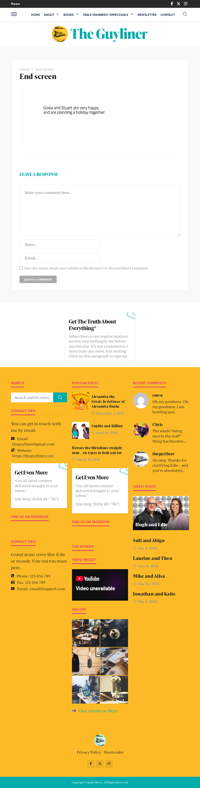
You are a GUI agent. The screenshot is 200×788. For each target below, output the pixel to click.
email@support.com (47, 588)
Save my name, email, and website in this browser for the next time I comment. (86, 268)
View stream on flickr (98, 711)
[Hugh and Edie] (161, 513)
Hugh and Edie (151, 525)
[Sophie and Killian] (80, 430)
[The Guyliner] (100, 34)
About (49, 14)
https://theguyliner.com (33, 455)
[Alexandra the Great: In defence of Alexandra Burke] (80, 401)
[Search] (185, 14)
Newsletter (147, 14)
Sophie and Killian (106, 425)
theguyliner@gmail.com (33, 443)
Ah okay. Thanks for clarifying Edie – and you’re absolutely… (170, 465)
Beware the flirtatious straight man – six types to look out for (97, 450)
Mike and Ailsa (149, 576)
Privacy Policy (89, 752)
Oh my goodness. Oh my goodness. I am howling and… (170, 406)
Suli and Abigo (149, 540)
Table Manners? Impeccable (105, 14)
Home (15, 3)
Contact (167, 14)
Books (68, 14)
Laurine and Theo (152, 558)
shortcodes (113, 752)
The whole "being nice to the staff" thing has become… (169, 436)
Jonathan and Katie (154, 594)
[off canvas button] (14, 14)
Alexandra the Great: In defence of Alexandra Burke (108, 401)
